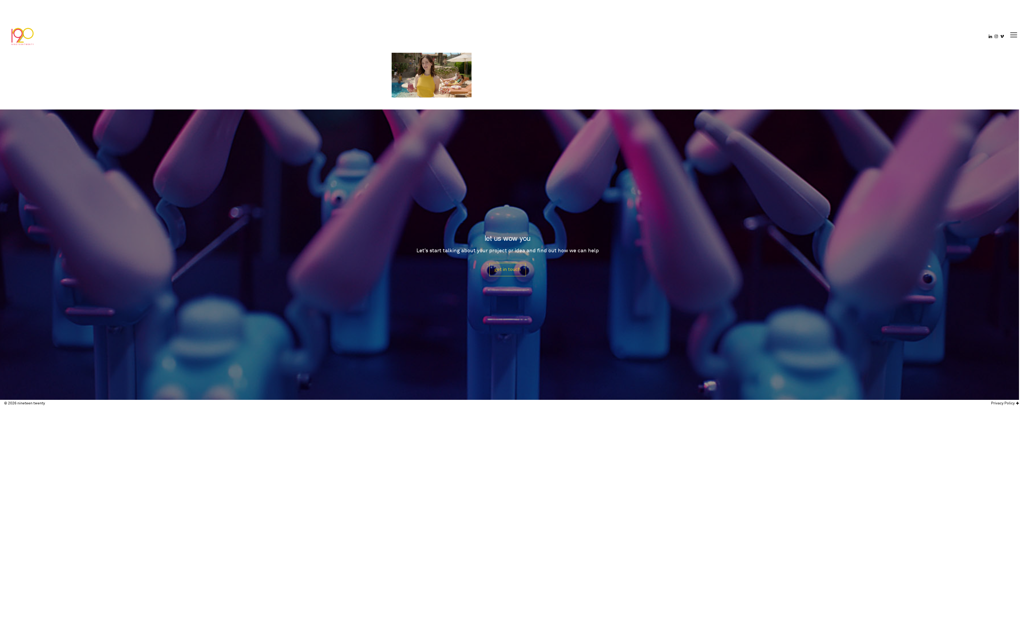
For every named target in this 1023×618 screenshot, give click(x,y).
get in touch (507, 269)
